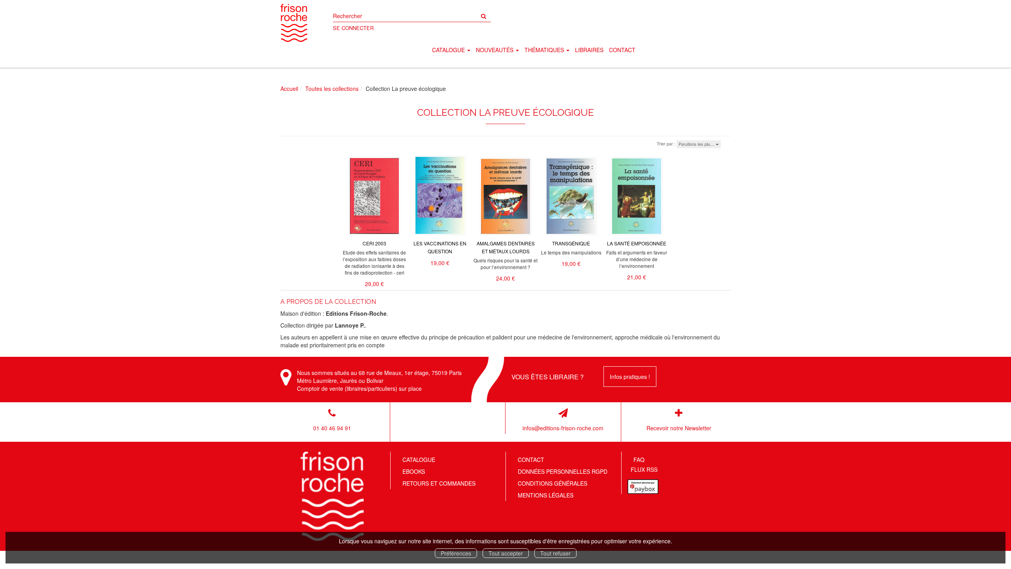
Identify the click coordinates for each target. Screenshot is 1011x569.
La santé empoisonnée (636, 243)
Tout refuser (555, 553)
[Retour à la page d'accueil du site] (293, 23)
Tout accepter (506, 553)
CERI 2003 (374, 243)
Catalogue (418, 459)
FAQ (639, 459)
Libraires (589, 50)
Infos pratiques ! (630, 377)
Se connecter (353, 28)
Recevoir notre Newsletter (678, 428)
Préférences (456, 553)
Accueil (289, 88)
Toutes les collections (332, 88)
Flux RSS (644, 469)
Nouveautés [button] (495, 50)
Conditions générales (552, 483)
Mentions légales (545, 495)
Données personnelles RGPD (562, 471)
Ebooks (413, 471)
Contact (622, 50)
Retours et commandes (438, 483)
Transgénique (571, 243)
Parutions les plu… (697, 144)
